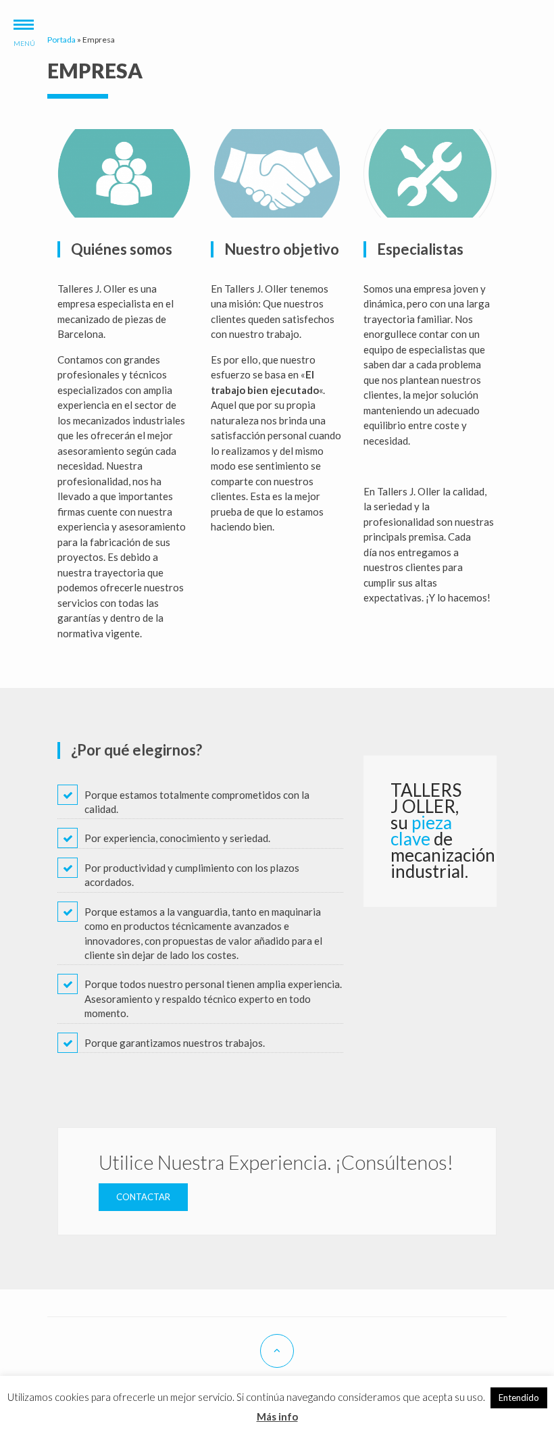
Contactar (143, 1196)
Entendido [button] (519, 1397)
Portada (61, 39)
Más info (277, 1416)
